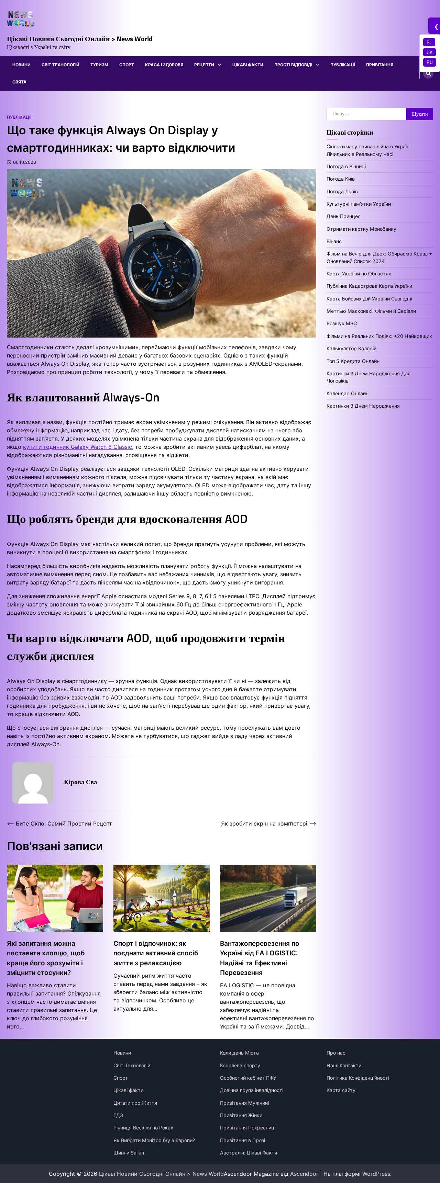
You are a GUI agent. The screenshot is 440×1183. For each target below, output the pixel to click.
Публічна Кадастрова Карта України (369, 286)
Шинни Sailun (128, 1153)
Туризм (99, 64)
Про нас (336, 1053)
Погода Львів (342, 191)
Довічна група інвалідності (251, 1090)
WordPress (376, 1173)
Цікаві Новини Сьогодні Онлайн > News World (80, 38)
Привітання (379, 64)
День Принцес (344, 216)
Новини (21, 64)
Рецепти (204, 64)
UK (429, 52)
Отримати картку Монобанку (361, 229)
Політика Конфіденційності (358, 1078)
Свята (19, 81)
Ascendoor (304, 1173)
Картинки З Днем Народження (363, 406)
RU (430, 62)
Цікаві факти (247, 64)
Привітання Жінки (241, 1115)
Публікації (342, 64)
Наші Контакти (344, 1065)
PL (429, 42)
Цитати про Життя (135, 1103)
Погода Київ (341, 179)
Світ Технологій (60, 64)
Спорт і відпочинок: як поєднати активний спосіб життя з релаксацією (155, 953)
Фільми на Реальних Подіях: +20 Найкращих (379, 336)
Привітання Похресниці (247, 1127)
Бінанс (334, 241)
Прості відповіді (293, 64)
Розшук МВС (342, 323)
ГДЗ (118, 1115)
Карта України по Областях (359, 273)
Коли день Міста (239, 1053)
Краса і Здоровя (164, 64)
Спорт (126, 64)
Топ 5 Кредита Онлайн (353, 361)
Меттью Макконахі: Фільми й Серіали (371, 311)
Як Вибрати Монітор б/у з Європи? (154, 1140)
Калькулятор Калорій (351, 348)
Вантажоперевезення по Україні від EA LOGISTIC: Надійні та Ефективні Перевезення (259, 958)
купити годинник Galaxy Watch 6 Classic (77, 446)
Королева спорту (240, 1065)
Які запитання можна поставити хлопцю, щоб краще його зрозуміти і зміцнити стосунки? (46, 958)
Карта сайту (341, 1090)
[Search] (428, 73)
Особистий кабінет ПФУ (248, 1078)
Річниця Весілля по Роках (143, 1127)
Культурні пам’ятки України (359, 204)
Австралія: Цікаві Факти (248, 1153)
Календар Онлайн (347, 393)
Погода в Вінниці (346, 166)
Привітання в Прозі (242, 1140)
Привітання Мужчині (244, 1103)
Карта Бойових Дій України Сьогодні (369, 299)
